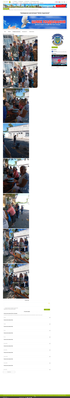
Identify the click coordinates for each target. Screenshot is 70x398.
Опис (5, 31)
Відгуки (9, 31)
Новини (15, 1)
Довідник (21, 1)
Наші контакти (31, 31)
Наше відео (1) (24, 31)
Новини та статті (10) (16, 31)
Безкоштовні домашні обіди (8, 326)
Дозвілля (27, 1)
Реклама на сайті (35, 1)
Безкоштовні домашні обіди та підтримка (10, 313)
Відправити (47, 309)
